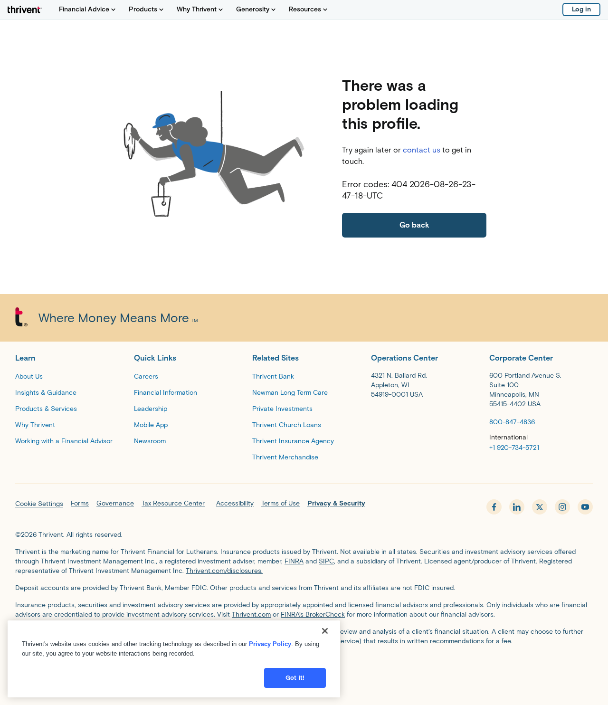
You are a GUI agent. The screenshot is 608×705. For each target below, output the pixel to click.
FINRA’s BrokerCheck (313, 614)
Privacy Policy (270, 644)
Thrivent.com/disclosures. (224, 571)
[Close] (324, 630)
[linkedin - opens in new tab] (517, 507)
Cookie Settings (39, 504)
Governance (115, 503)
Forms (80, 503)
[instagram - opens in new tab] (562, 507)
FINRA (294, 561)
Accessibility (235, 503)
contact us (421, 149)
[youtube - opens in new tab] (585, 507)
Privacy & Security (336, 503)
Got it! (294, 677)
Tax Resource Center (173, 503)
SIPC (326, 561)
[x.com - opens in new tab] (539, 507)
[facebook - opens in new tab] (494, 507)
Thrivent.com (251, 614)
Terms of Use (280, 503)
